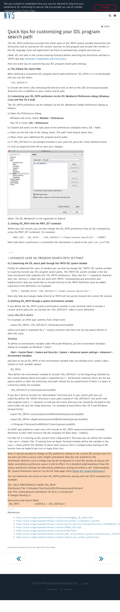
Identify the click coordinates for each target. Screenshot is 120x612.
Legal (85, 583)
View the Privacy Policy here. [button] (20, 11)
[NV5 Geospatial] (9, 15)
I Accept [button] (105, 7)
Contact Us (52, 589)
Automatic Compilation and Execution (45, 58)
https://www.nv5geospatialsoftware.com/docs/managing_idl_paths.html (54, 517)
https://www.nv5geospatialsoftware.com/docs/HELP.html (46, 530)
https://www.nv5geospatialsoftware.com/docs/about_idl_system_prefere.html (57, 537)
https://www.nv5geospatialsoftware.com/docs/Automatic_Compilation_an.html (58, 520)
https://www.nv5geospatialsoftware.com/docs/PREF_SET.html (48, 527)
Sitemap (68, 589)
